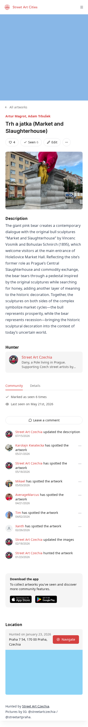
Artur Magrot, (16, 116)
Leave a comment (46, 420)
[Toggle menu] (81, 7)
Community (14, 385)
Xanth (19, 526)
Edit (54, 142)
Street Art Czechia (37, 357)
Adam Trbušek (39, 116)
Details (35, 385)
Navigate (68, 639)
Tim (18, 512)
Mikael (20, 481)
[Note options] (80, 446)
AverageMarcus (27, 495)
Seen (33, 142)
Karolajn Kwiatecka (29, 445)
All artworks (18, 107)
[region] (44, 57)
